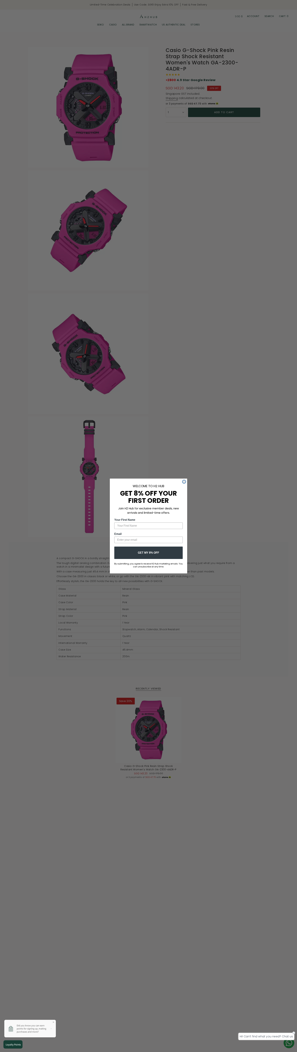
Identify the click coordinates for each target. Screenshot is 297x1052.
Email (118, 533)
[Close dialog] (184, 481)
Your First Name (124, 519)
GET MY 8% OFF (148, 552)
